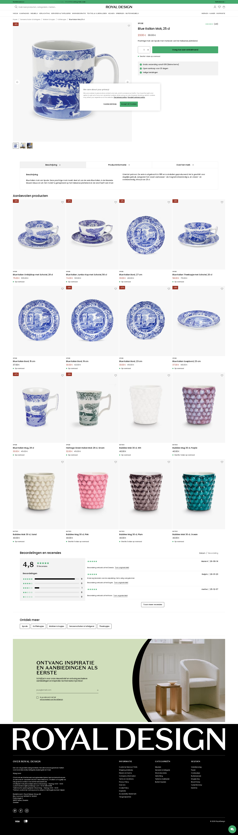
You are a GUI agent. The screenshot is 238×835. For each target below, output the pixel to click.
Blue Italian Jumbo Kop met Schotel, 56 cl (86, 275)
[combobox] (220, 2)
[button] (220, 2)
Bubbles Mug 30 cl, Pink (77, 534)
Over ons (122, 785)
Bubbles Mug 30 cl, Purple (184, 448)
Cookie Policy (124, 788)
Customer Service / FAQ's (128, 767)
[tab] (53, 165)
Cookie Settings (110, 104)
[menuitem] (15, 13)
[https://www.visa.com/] (17, 821)
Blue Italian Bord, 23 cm (130, 361)
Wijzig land (17, 773)
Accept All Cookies (128, 104)
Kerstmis (194, 788)
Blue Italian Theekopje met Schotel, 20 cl (192, 275)
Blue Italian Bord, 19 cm (77, 361)
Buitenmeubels (160, 782)
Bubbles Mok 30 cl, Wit (130, 448)
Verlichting (159, 776)
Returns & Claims (125, 773)
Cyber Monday (196, 785)
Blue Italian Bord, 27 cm (130, 275)
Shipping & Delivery (126, 770)
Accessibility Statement (127, 794)
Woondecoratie (161, 773)
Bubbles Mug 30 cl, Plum (131, 534)
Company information (127, 776)
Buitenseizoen (196, 776)
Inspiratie (122, 791)
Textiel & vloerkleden (162, 779)
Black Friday (195, 782)
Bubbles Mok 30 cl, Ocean (185, 534)
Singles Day (195, 779)
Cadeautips (195, 773)
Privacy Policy (124, 782)
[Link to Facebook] (21, 811)
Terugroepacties (125, 797)
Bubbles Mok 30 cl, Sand (25, 534)
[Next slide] (127, 82)
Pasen (193, 770)
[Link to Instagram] (27, 811)
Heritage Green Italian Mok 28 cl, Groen (85, 448)
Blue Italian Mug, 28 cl (23, 448)
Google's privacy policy (136, 97)
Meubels (158, 767)
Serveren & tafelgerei (162, 770)
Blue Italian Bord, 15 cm (24, 361)
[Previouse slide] (17, 82)
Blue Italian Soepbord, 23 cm (186, 361)
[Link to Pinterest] (15, 811)
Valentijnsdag (196, 767)
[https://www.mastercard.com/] (26, 821)
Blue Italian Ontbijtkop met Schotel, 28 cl (33, 275)
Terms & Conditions (126, 779)
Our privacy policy (120, 97)
